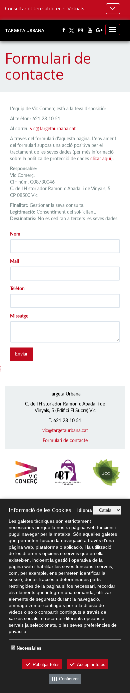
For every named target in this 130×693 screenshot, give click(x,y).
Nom (15, 234)
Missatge (19, 316)
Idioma (84, 510)
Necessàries (29, 648)
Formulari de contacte (65, 440)
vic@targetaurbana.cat (53, 129)
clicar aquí (100, 159)
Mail (14, 261)
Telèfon (17, 289)
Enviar (21, 354)
